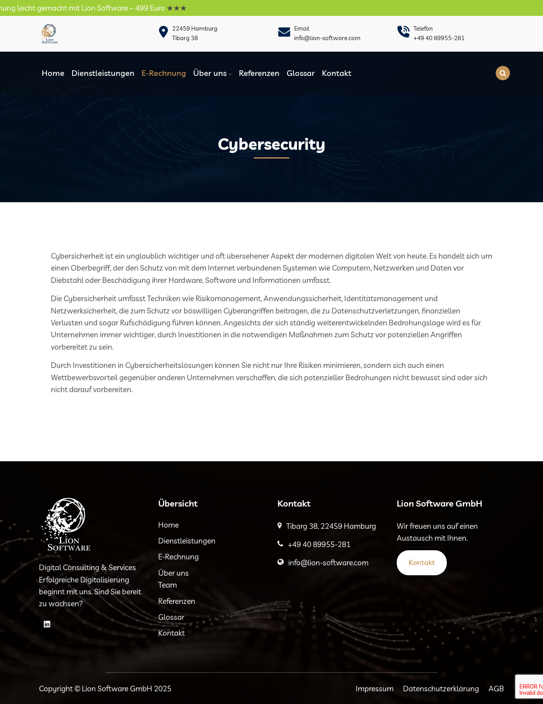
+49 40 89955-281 (439, 38)
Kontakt (336, 73)
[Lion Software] (49, 34)
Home (53, 73)
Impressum (375, 688)
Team (167, 585)
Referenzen (259, 73)
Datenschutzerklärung (441, 688)
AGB (496, 688)
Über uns (210, 73)
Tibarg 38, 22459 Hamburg (331, 526)
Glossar (301, 73)
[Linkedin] (47, 624)
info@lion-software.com (327, 38)
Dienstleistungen (103, 73)
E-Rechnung (164, 73)
